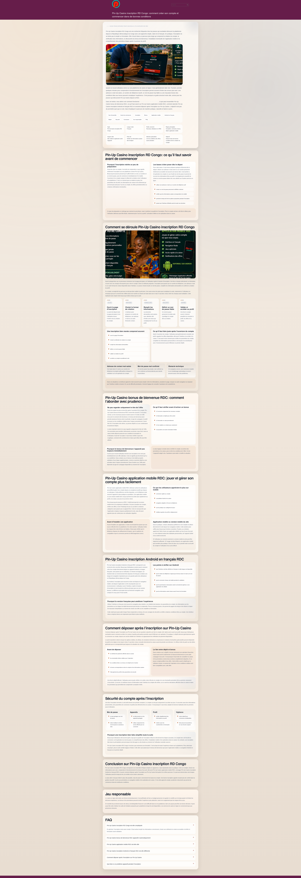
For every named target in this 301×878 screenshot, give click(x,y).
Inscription (137, 115)
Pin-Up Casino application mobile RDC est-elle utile (123, 844)
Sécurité (118, 119)
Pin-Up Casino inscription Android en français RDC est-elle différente (128, 851)
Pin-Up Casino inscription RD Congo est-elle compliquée (124, 825)
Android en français (169, 115)
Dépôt (109, 119)
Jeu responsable (137, 119)
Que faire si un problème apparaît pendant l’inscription (124, 864)
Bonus (145, 115)
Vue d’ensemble (112, 115)
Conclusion (126, 119)
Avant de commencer (125, 115)
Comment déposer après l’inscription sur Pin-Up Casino (124, 857)
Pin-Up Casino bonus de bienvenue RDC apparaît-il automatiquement (128, 838)
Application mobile (156, 115)
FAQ (147, 119)
